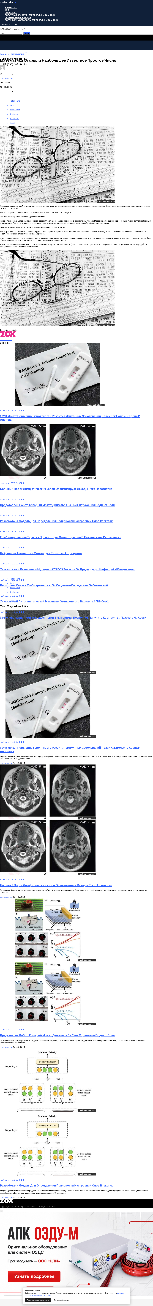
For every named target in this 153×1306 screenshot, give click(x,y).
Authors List (11, 7)
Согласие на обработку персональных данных (31, 20)
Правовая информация (18, 17)
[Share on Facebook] (79, 91)
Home (7, 10)
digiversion (6, 78)
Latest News (11, 12)
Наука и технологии (20, 63)
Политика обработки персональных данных (30, 15)
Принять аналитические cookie (38, 1300)
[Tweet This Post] (79, 94)
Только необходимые (61, 1300)
